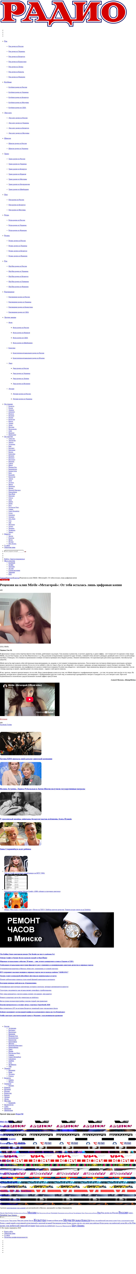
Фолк (10, 322)
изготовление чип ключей (16, 1208)
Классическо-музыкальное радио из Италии (29, 358)
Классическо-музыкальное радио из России (28, 353)
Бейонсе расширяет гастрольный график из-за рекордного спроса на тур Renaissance (32, 1012)
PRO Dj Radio (6, 1122)
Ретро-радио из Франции (17, 230)
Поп (6, 194)
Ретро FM (19, 1114)
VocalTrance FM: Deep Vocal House (15, 1191)
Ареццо (10, 442)
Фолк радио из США (20, 338)
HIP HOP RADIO (8, 1139)
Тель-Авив (11, 519)
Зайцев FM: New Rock (10, 1199)
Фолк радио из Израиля (21, 333)
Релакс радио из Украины (17, 246)
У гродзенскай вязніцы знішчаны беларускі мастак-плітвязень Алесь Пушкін (36, 819)
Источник (3, 719)
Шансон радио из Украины (18, 148)
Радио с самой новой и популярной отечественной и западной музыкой (26, 1223)
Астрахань (11, 444)
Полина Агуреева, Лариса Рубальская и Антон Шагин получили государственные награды (42, 789)
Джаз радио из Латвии (21, 378)
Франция (11, 433)
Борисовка (11, 454)
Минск (10, 484)
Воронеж (11, 461)
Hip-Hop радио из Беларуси (18, 276)
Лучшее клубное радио (54, 1220)
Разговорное (9, 292)
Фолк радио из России (21, 327)
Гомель (10, 463)
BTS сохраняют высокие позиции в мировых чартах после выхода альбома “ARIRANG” (34, 972)
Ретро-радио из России (16, 220)
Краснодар (11, 477)
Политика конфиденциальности (16, 1237)
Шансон (7, 138)
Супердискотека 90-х (9, 1186)
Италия (10, 417)
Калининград (12, 469)
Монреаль (11, 486)
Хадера (10, 526)
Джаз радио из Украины (21, 373)
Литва (10, 425)
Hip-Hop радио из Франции (18, 287)
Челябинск (11, 530)
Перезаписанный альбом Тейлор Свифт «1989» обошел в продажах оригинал (32, 891)
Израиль (11, 414)
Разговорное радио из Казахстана (20, 307)
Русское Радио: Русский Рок (13, 1143)
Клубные (8, 82)
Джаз (10, 363)
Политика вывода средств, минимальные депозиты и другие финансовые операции (38, 1130)
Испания (11, 415)
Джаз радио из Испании (21, 384)
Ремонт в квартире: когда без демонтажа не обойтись (19, 997)
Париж (10, 501)
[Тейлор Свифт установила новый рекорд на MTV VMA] (16, 871)
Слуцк (10, 513)
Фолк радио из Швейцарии (23, 343)
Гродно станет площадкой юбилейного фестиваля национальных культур (28, 976)
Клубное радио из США (17, 107)
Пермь (10, 503)
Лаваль (10, 479)
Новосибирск (12, 492)
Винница (11, 457)
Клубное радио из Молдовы (18, 102)
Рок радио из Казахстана (17, 62)
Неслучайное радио (9, 1204)
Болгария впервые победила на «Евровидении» (18, 983)
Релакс (7, 235)
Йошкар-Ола (12, 467)
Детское (11, 389)
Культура (11, 538)
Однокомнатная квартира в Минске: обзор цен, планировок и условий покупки (29, 969)
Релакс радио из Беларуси (17, 251)
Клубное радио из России (17, 87)
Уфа (9, 522)
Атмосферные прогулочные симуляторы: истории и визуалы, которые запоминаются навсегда (34, 987)
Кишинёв (11, 475)
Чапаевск (11, 528)
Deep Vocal (5, 1195)
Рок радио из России (15, 46)
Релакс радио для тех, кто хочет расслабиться (83, 1223)
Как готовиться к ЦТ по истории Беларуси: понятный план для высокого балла (29, 1008)
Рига (9, 505)
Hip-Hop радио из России (17, 266)
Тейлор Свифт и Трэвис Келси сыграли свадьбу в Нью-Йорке (23, 958)
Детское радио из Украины (22, 399)
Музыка (10, 542)
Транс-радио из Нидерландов (19, 184)
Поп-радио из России (16, 200)
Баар (9, 446)
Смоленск (11, 515)
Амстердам (12, 440)
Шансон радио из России (17, 143)
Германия (11, 412)
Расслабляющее (77, 1213)
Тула (9, 521)
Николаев (11, 496)
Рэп (5, 261)
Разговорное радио (59, 1223)
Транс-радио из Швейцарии (18, 189)
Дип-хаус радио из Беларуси (18, 128)
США (10, 431)
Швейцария (12, 435)
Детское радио (4, 1220)
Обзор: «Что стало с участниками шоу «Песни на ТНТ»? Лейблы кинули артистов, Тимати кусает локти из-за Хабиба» (47, 910)
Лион (10, 480)
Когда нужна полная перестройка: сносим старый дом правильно (23, 1001)
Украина (11, 410)
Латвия (10, 423)
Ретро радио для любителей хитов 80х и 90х (116, 1223)
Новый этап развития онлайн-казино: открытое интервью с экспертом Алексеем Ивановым (42, 1152)
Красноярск (12, 1042)
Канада (10, 421)
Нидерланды (12, 429)
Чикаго (10, 532)
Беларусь (11, 406)
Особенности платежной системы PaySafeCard (21, 1169)
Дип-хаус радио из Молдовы (18, 133)
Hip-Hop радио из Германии (18, 281)
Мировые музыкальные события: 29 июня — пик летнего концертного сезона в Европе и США (37, 961)
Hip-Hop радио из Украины (18, 271)
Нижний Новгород (14, 490)
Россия (10, 408)
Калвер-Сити (12, 471)
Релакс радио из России (17, 241)
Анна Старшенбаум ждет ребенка (15, 849)
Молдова (11, 427)
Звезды (10, 536)
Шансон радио (66, 1226)
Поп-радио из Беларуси (17, 205)
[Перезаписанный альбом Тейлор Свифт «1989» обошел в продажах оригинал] (16, 889)
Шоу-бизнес (12, 543)
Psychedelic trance (8, 1165)
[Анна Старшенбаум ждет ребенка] (20, 845)
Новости (7, 534)
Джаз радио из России (21, 368)
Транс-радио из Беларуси (17, 169)
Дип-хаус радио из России (18, 118)
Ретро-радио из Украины (17, 225)
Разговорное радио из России (19, 297)
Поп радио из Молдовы (17, 210)
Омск (10, 500)
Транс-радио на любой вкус (45, 1226)
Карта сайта (8, 1231)
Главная (3, 578)
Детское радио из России (22, 394)
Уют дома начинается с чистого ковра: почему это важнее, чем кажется (26, 994)
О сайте (7, 545)
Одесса (10, 498)
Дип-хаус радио (22, 1220)
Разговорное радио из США (18, 312)
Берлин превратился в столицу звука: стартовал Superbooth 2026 (25, 1005)
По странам (8, 404)
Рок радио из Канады (16, 72)
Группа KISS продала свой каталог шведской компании (26, 759)
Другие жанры (10, 317)
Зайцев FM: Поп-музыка (11, 1148)
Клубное (10, 1213)
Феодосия (11, 524)
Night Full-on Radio (9, 1182)
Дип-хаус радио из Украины (18, 123)
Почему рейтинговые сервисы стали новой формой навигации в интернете (27, 979)
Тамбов (11, 1061)
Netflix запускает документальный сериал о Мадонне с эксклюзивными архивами (31, 1015)
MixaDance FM (7, 1135)
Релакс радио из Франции (17, 256)
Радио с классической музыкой (125, 1220)
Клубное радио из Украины (18, 92)
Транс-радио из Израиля (17, 174)
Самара (10, 509)
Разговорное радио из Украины (19, 302)
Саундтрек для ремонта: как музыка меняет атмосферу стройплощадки (25, 990)
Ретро (6, 215)
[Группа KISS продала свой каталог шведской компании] (20, 755)
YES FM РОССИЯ (8, 1156)
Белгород (11, 448)
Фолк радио (59, 1226)
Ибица (10, 465)
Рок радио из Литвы (15, 67)
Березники (11, 450)
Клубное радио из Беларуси (18, 97)
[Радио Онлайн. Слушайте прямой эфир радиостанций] (64, 26)
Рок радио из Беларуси (16, 56)
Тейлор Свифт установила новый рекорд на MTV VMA (24, 873)
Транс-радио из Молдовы (17, 179)
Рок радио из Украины (16, 51)
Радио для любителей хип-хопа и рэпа (104, 1220)
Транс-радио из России (16, 159)
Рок (5, 41)
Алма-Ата (11, 438)
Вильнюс (11, 456)
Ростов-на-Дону (13, 507)
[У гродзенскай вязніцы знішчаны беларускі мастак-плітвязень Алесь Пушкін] (20, 815)
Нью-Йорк (11, 494)
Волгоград (11, 459)
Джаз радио (13, 1220)
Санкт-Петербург (13, 511)
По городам (8, 436)
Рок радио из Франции (16, 77)
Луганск (11, 482)
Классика (11, 348)
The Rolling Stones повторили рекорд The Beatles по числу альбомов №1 (27, 954)
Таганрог (11, 517)
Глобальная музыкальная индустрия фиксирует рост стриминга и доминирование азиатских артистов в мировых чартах (46, 965)
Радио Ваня (5, 1160)
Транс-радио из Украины (17, 164)
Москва (10, 488)
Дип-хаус (8, 113)
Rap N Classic (6, 1178)
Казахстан (11, 419)
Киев (10, 473)
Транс (6, 154)
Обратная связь (9, 547)
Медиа (10, 540)
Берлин (10, 452)
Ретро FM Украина (9, 1173)
